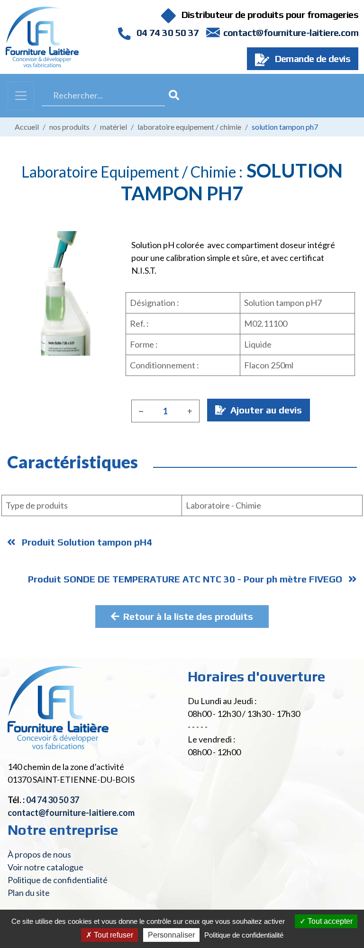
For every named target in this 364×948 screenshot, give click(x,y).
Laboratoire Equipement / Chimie (189, 126)
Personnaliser (171, 935)
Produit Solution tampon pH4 (85, 542)
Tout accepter (329, 921)
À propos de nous (39, 854)
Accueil (27, 126)
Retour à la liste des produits (188, 616)
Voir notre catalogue (45, 867)
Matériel (113, 126)
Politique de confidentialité (58, 880)
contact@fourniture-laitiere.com (290, 32)
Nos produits (69, 126)
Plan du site (29, 892)
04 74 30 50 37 (166, 32)
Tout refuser (112, 935)
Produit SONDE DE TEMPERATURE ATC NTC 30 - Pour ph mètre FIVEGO (186, 578)
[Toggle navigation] (21, 95)
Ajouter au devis (265, 409)
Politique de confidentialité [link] (243, 935)
